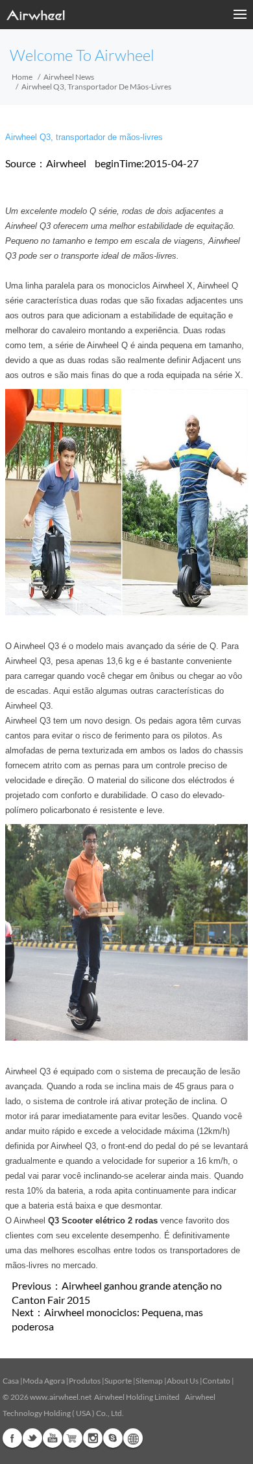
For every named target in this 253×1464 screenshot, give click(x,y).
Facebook (12, 1438)
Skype (113, 1438)
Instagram (92, 1438)
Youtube (52, 1438)
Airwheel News (68, 77)
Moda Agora (44, 1381)
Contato (216, 1381)
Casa (11, 1381)
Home (22, 77)
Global (133, 1438)
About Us (183, 1381)
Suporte (118, 1381)
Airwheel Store (72, 1438)
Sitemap (149, 1381)
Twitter (32, 1438)
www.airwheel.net (60, 1397)
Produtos (85, 1381)
